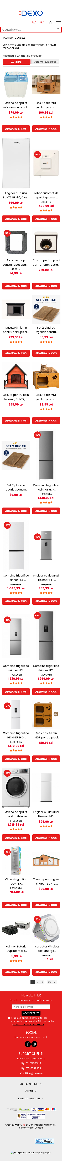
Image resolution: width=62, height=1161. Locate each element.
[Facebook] (28, 1044)
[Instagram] (34, 1044)
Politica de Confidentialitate (28, 1024)
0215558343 (33, 1063)
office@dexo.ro (33, 1073)
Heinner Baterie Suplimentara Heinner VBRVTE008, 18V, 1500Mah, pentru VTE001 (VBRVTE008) (16, 949)
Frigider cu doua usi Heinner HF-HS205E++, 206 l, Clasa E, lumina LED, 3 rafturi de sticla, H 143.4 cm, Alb (46, 814)
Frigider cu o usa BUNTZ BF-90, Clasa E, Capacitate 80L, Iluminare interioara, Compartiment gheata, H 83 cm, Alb (15, 195)
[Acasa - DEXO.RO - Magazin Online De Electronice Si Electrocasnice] (31, 13)
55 (49, 982)
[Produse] (59, 23)
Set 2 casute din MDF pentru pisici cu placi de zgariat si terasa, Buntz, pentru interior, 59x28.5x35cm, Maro (46, 735)
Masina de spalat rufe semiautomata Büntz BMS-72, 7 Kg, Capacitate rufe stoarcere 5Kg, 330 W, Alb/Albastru (16, 105)
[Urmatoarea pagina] (54, 982)
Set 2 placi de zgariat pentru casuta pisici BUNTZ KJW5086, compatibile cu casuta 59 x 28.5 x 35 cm (46, 330)
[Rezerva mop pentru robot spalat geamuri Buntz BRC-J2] (16, 241)
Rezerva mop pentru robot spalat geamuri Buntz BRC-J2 (15, 262)
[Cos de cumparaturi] (50, 22)
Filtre (18, 62)
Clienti (29, 1091)
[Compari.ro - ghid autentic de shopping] (19, 1141)
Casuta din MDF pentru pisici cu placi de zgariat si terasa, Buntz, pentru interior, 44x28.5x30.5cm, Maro (46, 397)
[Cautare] (58, 29)
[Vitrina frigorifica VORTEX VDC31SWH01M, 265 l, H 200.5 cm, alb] (16, 860)
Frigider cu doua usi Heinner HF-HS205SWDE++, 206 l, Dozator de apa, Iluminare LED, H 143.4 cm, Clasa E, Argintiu (46, 578)
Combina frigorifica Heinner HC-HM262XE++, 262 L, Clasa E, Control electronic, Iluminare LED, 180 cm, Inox (46, 487)
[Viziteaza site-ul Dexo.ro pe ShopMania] (44, 1141)
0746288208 (33, 1068)
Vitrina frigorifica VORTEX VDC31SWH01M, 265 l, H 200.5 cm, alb (16, 881)
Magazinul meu (30, 1084)
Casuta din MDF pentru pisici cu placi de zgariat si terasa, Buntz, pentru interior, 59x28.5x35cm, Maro (46, 105)
